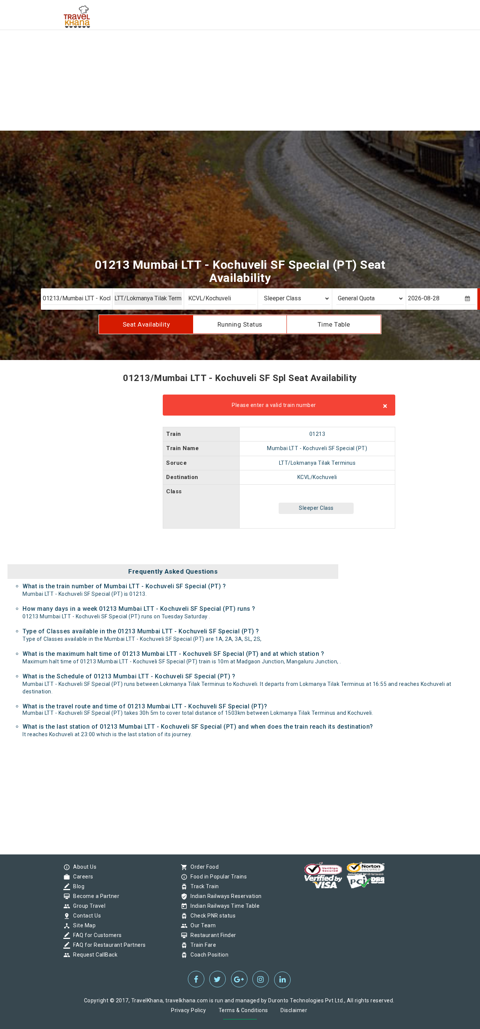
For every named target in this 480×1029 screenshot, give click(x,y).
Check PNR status (211, 916)
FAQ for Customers (95, 935)
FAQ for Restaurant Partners (107, 945)
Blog (76, 886)
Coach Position (207, 955)
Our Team (201, 925)
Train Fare (201, 945)
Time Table (334, 324)
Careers (81, 877)
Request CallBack (93, 955)
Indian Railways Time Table (223, 906)
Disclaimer (293, 1010)
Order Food (203, 867)
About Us (82, 867)
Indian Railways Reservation (224, 896)
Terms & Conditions (243, 1010)
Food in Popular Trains (217, 877)
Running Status (240, 324)
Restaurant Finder (211, 935)
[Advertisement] (225, 52)
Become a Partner (94, 896)
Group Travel (87, 906)
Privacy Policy (188, 1010)
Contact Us (85, 916)
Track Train (203, 886)
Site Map (82, 925)
